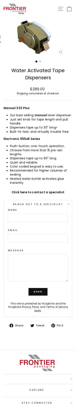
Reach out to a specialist (38, 204)
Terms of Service (57, 307)
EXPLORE (37, 390)
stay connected (37, 402)
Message (16, 250)
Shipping (22, 93)
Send (38, 291)
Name (12, 210)
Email (13, 230)
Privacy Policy (30, 307)
